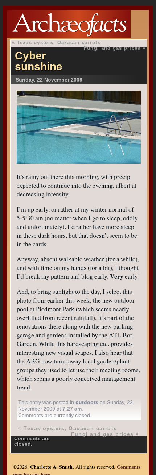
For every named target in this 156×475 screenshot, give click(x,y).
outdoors (86, 402)
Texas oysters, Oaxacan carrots (58, 42)
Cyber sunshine (38, 61)
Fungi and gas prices (112, 48)
